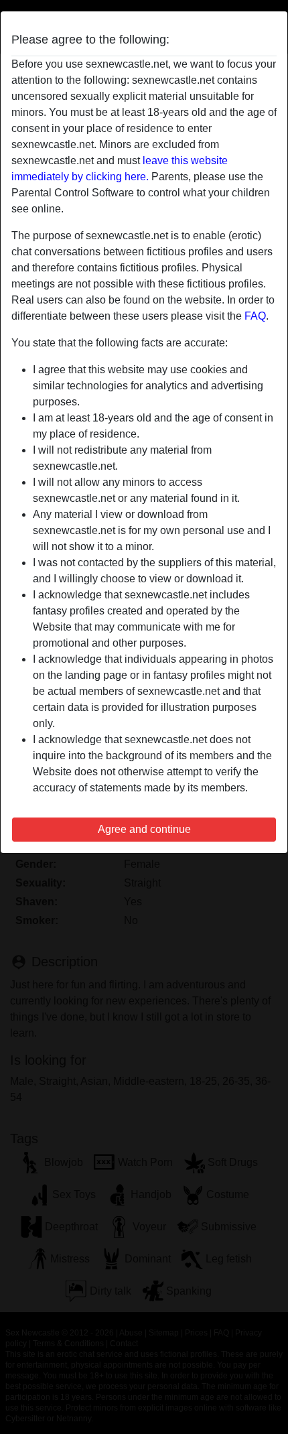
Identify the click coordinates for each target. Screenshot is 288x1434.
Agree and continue (144, 829)
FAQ (255, 316)
